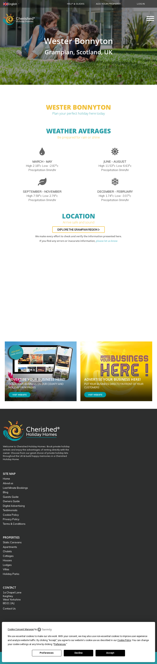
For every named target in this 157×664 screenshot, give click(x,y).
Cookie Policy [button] (124, 640)
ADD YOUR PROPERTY (108, 3)
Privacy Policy (11, 519)
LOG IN (141, 3)
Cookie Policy (11, 514)
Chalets (7, 551)
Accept (110, 653)
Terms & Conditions (14, 523)
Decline (78, 653)
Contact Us (9, 608)
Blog (5, 492)
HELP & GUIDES (75, 3)
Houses (7, 560)
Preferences (47, 653)
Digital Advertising (14, 505)
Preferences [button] (60, 644)
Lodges (7, 564)
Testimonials (10, 510)
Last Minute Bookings (15, 487)
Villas (6, 569)
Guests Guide (11, 496)
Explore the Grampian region (77, 229)
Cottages (8, 555)
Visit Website (19, 395)
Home (6, 478)
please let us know (107, 241)
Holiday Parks (11, 573)
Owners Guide (11, 501)
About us (8, 483)
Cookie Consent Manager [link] (21, 629)
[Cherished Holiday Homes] (21, 18)
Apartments (10, 546)
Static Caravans (12, 542)
